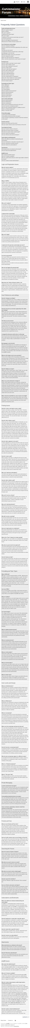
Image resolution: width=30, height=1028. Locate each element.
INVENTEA (16, 1026)
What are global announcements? (9, 90)
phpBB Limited (12, 967)
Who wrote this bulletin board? (8, 154)
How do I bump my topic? (7, 80)
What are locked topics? (7, 95)
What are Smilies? (6, 88)
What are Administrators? (7, 100)
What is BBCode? (5, 85)
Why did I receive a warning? (8, 75)
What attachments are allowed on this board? (11, 149)
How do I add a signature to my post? (10, 66)
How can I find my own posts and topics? (10, 134)
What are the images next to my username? (11, 54)
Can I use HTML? (5, 86)
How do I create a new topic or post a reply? (11, 63)
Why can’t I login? (5, 35)
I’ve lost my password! (6, 38)
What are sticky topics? (7, 93)
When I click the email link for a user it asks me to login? (14, 59)
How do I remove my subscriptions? (9, 144)
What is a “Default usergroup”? (8, 109)
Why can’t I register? (6, 32)
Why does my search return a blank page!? (11, 131)
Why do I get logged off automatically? (10, 40)
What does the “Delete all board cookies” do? (11, 41)
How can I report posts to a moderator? (10, 76)
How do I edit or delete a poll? (8, 70)
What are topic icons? (6, 96)
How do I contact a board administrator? (10, 160)
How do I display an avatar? (8, 56)
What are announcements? (7, 92)
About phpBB (15, 970)
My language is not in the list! (8, 53)
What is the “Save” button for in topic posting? (11, 77)
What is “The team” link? (7, 110)
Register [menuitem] (17, 1)
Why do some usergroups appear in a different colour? (13, 107)
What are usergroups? (6, 103)
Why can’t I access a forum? (8, 72)
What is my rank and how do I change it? (10, 57)
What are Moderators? (6, 101)
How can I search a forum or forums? (10, 129)
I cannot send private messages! (9, 114)
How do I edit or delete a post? (8, 64)
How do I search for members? (8, 133)
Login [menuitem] (24, 1)
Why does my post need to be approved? (10, 79)
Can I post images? (6, 89)
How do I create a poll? (7, 67)
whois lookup (13, 989)
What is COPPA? (5, 31)
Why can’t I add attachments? (8, 73)
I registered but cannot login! (8, 34)
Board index (3, 1020)
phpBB (4, 352)
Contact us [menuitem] (10, 1020)
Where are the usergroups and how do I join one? (12, 104)
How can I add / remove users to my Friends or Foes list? (14, 124)
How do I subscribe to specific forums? (10, 143)
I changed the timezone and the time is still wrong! (12, 51)
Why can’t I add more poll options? (9, 69)
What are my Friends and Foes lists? (9, 123)
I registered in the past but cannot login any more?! (13, 37)
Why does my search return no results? (10, 130)
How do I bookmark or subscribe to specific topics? (13, 141)
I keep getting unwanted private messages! (11, 116)
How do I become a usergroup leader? (10, 106)
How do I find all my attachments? (9, 150)
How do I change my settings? (8, 45)
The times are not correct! (7, 50)
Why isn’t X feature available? (8, 156)
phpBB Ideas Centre (9, 977)
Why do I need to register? (7, 30)
